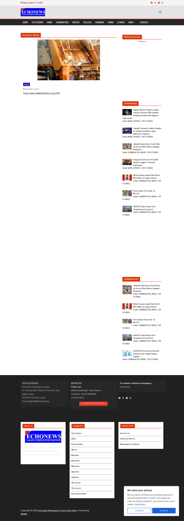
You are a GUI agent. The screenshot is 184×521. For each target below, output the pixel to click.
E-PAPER (120, 22)
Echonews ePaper (78, 494)
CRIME (110, 22)
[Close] (176, 488)
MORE (130, 22)
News (73, 439)
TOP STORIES (37, 22)
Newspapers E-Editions (129, 444)
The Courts (76, 488)
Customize (139, 510)
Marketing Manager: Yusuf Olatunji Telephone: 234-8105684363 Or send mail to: (85, 390)
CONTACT (144, 22)
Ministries (75, 466)
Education (75, 461)
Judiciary (75, 477)
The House (76, 483)
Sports (74, 450)
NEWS (49, 22)
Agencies (75, 472)
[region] (151, 501)
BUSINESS (99, 22)
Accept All (164, 510)
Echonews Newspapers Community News (57, 510)
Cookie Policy (140, 504)
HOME (25, 22)
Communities (77, 444)
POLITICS (87, 22)
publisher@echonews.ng (38, 401)
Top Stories (76, 433)
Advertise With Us (127, 439)
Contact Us (125, 433)
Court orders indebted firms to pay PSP (41, 93)
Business (75, 455)
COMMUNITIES (62, 22)
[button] (134, 22)
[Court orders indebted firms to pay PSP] (69, 60)
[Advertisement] (143, 73)
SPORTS (75, 22)
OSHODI (26, 84)
